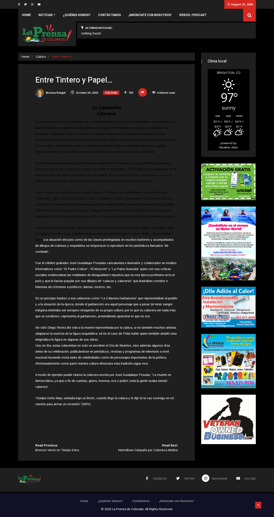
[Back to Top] (258, 505)
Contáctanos (109, 15)
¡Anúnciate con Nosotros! (150, 15)
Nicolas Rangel (55, 92)
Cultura (41, 56)
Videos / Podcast (193, 15)
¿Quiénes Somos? (77, 15)
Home (26, 15)
